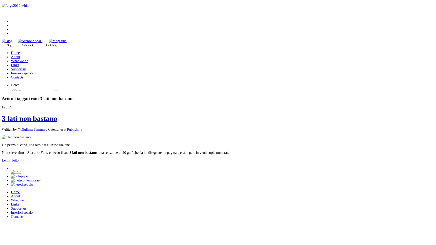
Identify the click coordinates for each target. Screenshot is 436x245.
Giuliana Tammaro (33, 129)
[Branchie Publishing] (58, 41)
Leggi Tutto (10, 160)
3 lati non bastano (29, 118)
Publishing (74, 129)
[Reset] (55, 90)
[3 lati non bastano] (16, 137)
